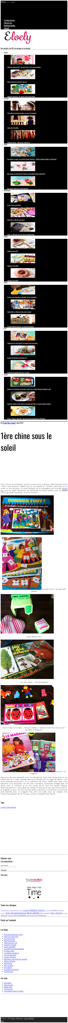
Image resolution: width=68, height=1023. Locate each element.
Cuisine (6, 375)
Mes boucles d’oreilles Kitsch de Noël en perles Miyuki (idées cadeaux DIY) (26, 174)
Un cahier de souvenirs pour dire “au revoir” (18, 373)
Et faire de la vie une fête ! (14, 205)
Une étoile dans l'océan (13, 991)
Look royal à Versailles (13, 128)
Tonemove (8, 989)
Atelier (5, 145)
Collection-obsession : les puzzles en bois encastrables (21, 97)
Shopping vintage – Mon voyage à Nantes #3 (18, 143)
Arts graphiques (5, 910)
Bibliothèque (7, 191)
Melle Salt (8, 987)
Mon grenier (11, 423)
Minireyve (8, 963)
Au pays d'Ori (9, 938)
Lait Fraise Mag (10, 955)
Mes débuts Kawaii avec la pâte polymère (17, 189)
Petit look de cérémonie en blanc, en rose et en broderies (21, 113)
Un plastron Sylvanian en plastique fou (17, 358)
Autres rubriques (14, 910)
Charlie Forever (10, 945)
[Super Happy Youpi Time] (34, 893)
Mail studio (8, 985)
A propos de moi (9, 20)
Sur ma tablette (20, 915)
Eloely (13, 1018)
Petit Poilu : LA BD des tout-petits (16, 220)
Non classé (65, 913)
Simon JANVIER (29, 1018)
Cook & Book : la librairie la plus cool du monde (19, 312)
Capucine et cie (10, 943)
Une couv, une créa (31, 915)
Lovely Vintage (10, 957)
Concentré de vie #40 (12, 266)
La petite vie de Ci (11, 953)
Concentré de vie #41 (12, 251)
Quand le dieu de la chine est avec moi (17, 82)
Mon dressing (45, 913)
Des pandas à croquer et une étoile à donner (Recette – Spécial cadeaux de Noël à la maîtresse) (31, 159)
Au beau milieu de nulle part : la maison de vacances (20, 327)
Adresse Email (4, 865)
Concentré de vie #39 (12, 281)
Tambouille (8, 971)
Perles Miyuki (10, 915)
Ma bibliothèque (18, 913)
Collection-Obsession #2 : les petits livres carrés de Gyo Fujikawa (24, 67)
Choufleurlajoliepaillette (14, 949)
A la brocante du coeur (13, 934)
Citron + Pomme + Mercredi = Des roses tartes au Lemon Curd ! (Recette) (26, 419)
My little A (8, 967)
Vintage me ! (42, 915)
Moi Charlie (8, 965)
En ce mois (47, 910)
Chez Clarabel (9, 947)
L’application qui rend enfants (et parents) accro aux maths (22, 343)
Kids (5, 329)
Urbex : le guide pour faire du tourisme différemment (20, 235)
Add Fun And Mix (11, 936)
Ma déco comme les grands (15, 959)
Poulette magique (11, 969)
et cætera (54, 910)
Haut (2, 1021)
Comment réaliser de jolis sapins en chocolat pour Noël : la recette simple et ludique (29, 404)
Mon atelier (33, 912)
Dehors (6, 283)
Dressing (6, 99)
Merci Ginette (9, 961)
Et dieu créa (9, 951)
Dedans (6, 237)
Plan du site (8, 23)
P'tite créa (4, 915)
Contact (6, 28)
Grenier (6, 53)
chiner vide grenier (8, 807)
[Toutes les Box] (34, 880)
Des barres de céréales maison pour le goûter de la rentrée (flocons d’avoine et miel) (29, 389)
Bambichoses (9, 940)
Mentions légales (9, 25)
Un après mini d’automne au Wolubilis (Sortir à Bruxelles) (21, 297)
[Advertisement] (34, 469)
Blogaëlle (7, 983)
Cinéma (20, 910)
